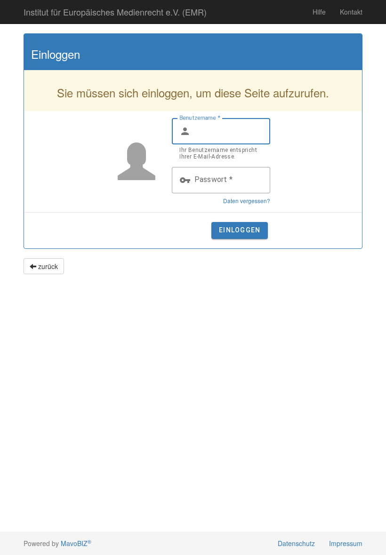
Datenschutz (296, 543)
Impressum (345, 543)
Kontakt (351, 11)
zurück (47, 266)
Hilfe (319, 11)
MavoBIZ (76, 543)
